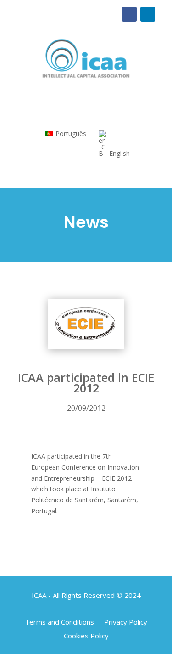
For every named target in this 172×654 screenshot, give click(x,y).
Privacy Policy (125, 621)
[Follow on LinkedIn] (147, 14)
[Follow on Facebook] (129, 14)
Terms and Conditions (59, 621)
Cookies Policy (86, 635)
